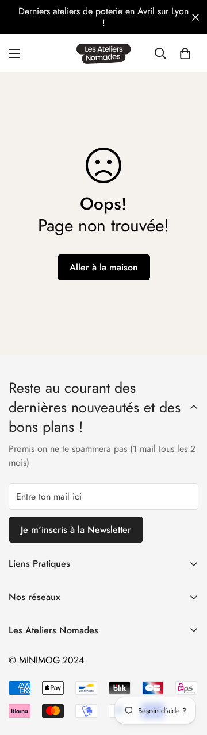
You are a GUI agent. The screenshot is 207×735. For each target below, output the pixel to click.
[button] (185, 53)
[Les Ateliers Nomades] (103, 53)
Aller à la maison (104, 267)
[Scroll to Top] (186, 674)
